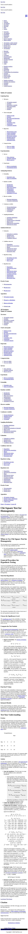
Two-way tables (11, 147)
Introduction (10, 184)
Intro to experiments (12, 166)
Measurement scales (12, 131)
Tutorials (6, 22)
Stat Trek (3, 2)
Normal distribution (11, 207)
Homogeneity (10, 275)
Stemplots (9, 119)
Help (5, 27)
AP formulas (7, 48)
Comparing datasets (11, 125)
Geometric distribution (12, 200)
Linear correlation (11, 133)
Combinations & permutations (11, 72)
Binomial (6, 51)
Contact (6, 928)
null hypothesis (4, 580)
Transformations (11, 138)
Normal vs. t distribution (9, 300)
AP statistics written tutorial (10, 43)
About (2, 928)
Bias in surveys (10, 160)
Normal (5, 61)
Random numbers (8, 66)
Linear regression (11, 134)
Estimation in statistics (12, 234)
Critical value (7, 306)
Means (8, 247)
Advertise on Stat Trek (6, 929)
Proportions (10, 219)
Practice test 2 (7, 47)
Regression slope (11, 251)
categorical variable (5, 517)
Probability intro (11, 177)
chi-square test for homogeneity (10, 629)
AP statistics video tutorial (10, 44)
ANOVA (6, 37)
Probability (6, 34)
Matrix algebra (7, 40)
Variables (9, 103)
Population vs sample (12, 105)
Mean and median (11, 106)
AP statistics (7, 23)
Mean (8, 269)
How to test (10, 260)
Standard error (10, 235)
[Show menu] (14, 16)
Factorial (6, 73)
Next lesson (9, 899)
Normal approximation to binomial (12, 428)
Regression (6, 36)
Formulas (6, 83)
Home (5, 20)
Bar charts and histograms (13, 118)
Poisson (6, 62)
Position (9, 109)
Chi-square (6, 52)
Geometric (6, 55)
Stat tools (6, 26)
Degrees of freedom (8, 303)
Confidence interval (11, 238)
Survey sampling (8, 38)
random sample (14, 549)
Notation (6, 84)
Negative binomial (8, 59)
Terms (13, 928)
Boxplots (9, 121)
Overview (6, 31)
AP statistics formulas (9, 297)
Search (5, 29)
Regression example (12, 136)
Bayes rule (6, 70)
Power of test (10, 259)
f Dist (5, 54)
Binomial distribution (12, 199)
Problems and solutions (9, 81)
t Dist (5, 63)
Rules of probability (12, 178)
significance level (7, 619)
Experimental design (12, 167)
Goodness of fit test (11, 274)
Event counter (7, 76)
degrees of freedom (21, 639)
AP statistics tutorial (11, 102)
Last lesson (3, 899)
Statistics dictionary (8, 80)
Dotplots (9, 117)
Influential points (11, 140)
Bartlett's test (7, 75)
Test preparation (8, 284)
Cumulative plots (11, 122)
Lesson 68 (13, 504)
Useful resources (8, 86)
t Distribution (10, 210)
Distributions (10, 186)
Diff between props (11, 268)
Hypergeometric (8, 56)
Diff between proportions (13, 223)
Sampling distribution (12, 217)
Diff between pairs (11, 250)
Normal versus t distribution (10, 498)
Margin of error (10, 236)
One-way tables (11, 146)
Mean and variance (11, 187)
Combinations (10, 190)
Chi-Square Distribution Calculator (14, 872)
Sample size (7, 77)
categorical (20, 551)
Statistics (6, 68)
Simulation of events (12, 193)
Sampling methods (11, 158)
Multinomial (7, 58)
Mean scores (10, 221)
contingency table (9, 634)
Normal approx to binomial (13, 220)
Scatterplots (10, 124)
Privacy (10, 928)
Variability (9, 108)
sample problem (4, 534)
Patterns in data (10, 115)
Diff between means (12, 224)
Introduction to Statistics (14, 922)
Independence (10, 189)
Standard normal (11, 208)
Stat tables (6, 25)
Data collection (10, 157)
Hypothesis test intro (12, 257)
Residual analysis (11, 137)
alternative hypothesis (17, 580)
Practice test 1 (7, 45)
